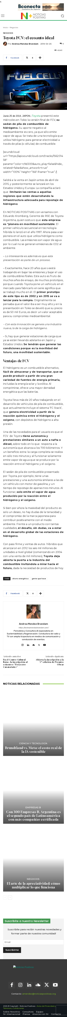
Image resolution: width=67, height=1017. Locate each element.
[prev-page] (5, 897)
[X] (39, 644)
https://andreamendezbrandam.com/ (34, 628)
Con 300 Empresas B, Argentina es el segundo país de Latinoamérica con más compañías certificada (33, 815)
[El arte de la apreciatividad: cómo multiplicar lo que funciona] (33, 858)
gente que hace (39, 578)
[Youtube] (44, 644)
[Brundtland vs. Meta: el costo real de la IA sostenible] (33, 722)
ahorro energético (20, 578)
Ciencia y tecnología (33, 743)
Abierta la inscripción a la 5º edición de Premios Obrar (50, 662)
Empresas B (33, 807)
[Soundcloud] (33, 644)
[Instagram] (22, 644)
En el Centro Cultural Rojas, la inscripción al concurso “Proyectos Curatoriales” (15, 663)
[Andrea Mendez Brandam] (5, 44)
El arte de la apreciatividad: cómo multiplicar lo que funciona (33, 885)
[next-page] (10, 897)
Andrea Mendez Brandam (25, 44)
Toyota (36, 115)
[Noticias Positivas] (33, 16)
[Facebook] (11, 985)
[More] (40, 58)
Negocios (14, 27)
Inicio (5, 27)
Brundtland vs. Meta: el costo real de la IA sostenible (33, 750)
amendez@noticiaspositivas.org (39, 993)
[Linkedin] (28, 644)
